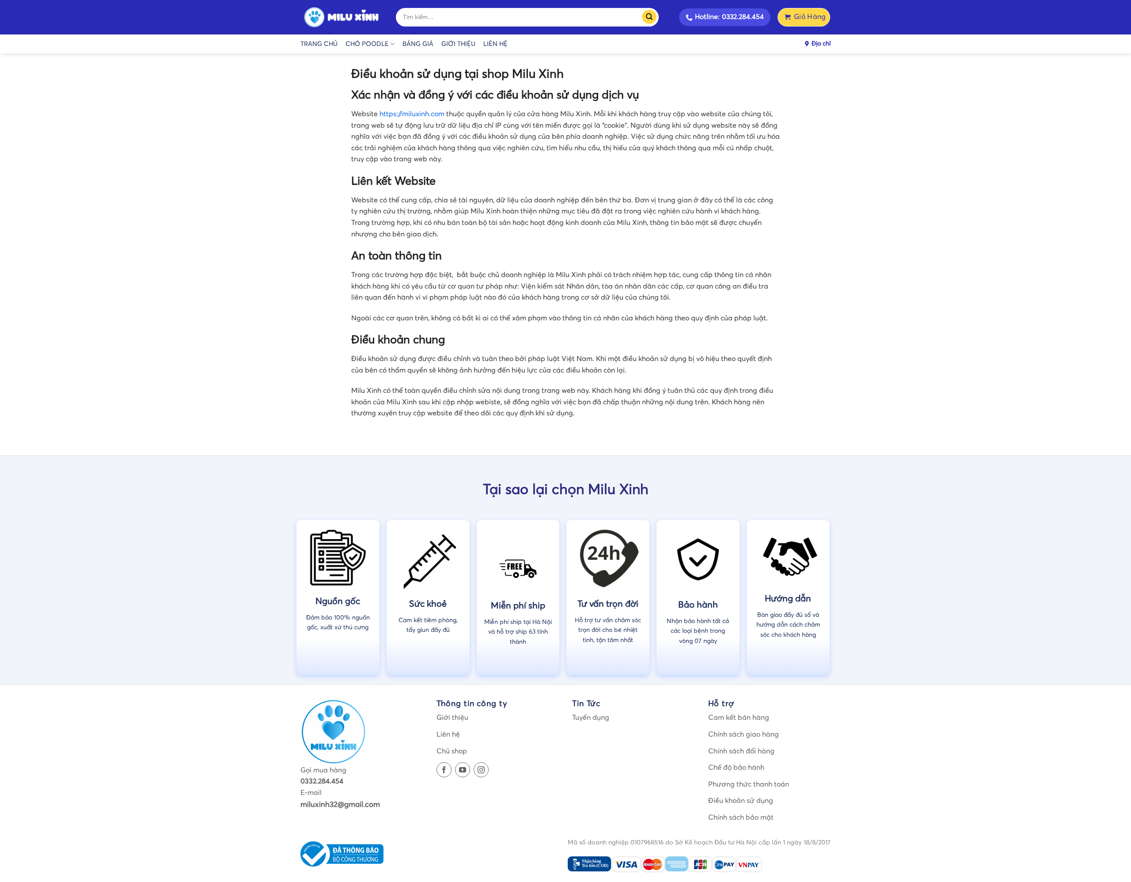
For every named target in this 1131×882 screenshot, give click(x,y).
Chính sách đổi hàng (741, 751)
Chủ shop (451, 751)
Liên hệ (495, 44)
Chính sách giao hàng (743, 734)
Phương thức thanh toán (748, 784)
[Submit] (651, 17)
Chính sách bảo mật (741, 817)
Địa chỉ (821, 44)
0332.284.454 (321, 781)
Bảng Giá (417, 44)
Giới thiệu (458, 44)
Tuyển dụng (590, 717)
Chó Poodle (367, 44)
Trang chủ (319, 44)
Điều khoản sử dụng (740, 800)
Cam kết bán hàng (738, 717)
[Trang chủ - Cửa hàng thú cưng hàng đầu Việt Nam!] (341, 17)
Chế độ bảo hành (736, 767)
